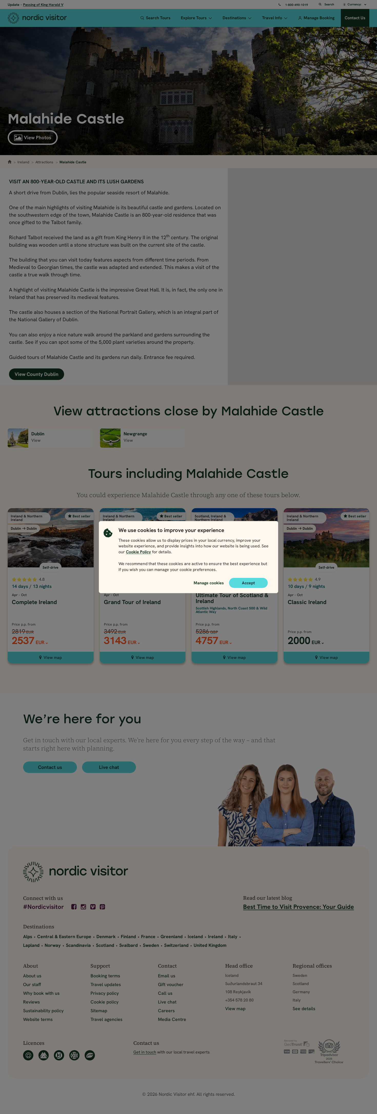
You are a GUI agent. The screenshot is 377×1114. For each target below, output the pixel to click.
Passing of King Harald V (43, 4)
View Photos (37, 137)
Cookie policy (104, 1002)
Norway (53, 945)
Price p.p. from (300, 631)
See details (304, 1008)
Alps (27, 936)
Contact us (50, 767)
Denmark (106, 936)
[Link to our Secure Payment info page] (299, 1046)
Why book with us (41, 993)
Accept (248, 582)
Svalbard (128, 945)
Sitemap (99, 1010)
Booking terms (105, 976)
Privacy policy (105, 993)
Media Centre (172, 1019)
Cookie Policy (138, 552)
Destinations (234, 18)
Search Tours (158, 18)
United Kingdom (210, 945)
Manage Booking (319, 18)
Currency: (355, 4)
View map (53, 657)
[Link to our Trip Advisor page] (334, 1051)
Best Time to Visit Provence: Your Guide (298, 907)
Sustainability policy (43, 1010)
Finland (128, 936)
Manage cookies (209, 582)
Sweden (151, 945)
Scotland (105, 945)
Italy (232, 936)
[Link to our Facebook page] (74, 907)
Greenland (172, 936)
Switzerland (176, 945)
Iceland (195, 936)
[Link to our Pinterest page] (103, 907)
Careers (166, 1010)
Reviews (31, 1002)
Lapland (31, 945)
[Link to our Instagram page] (84, 907)
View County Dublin (36, 374)
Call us (165, 993)
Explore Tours (194, 18)
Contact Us (355, 18)
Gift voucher (170, 984)
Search (329, 4)
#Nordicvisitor (43, 907)
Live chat (109, 767)
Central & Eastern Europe (64, 936)
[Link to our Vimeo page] (93, 907)
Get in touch (144, 1052)
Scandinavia (78, 945)
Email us (166, 976)
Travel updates (106, 984)
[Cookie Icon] (108, 551)
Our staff (32, 984)
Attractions (44, 162)
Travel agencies (106, 1019)
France (148, 936)
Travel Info (272, 18)
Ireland (23, 162)
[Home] (44, 18)
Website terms (38, 1019)
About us (32, 976)
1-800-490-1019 (296, 5)
